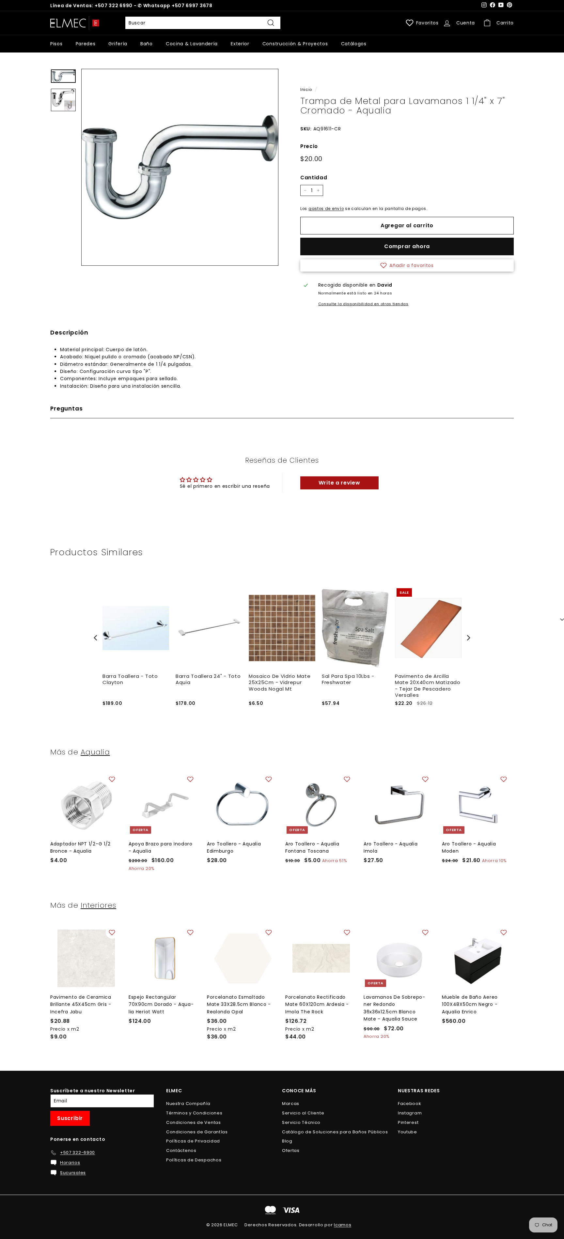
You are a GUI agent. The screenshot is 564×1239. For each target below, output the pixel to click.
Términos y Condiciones (194, 1113)
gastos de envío (326, 208)
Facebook (409, 1103)
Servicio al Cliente (303, 1113)
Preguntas (66, 408)
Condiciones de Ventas (193, 1122)
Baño (146, 43)
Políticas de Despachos (193, 1160)
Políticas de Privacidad (193, 1141)
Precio (309, 146)
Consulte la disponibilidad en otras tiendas (363, 303)
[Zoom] (180, 167)
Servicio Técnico (301, 1122)
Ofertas (291, 1150)
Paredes (86, 43)
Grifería (117, 43)
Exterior (240, 43)
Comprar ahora (407, 246)
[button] (407, 265)
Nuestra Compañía (188, 1103)
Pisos (56, 43)
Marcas (290, 1103)
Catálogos (354, 43)
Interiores (98, 905)
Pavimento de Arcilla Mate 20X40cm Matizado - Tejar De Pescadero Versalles (428, 685)
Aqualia (95, 752)
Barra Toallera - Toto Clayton (130, 679)
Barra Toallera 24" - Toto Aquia (208, 679)
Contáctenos (181, 1150)
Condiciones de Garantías (197, 1132)
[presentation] (95, 638)
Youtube (407, 1132)
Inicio (306, 89)
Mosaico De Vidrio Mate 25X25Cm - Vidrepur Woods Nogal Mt (279, 682)
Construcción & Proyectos (295, 43)
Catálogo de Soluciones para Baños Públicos (335, 1132)
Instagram (410, 1113)
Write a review (339, 482)
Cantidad (313, 177)
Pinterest (408, 1122)
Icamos (342, 1225)
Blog (287, 1141)
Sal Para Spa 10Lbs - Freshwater (348, 679)
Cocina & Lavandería (192, 43)
